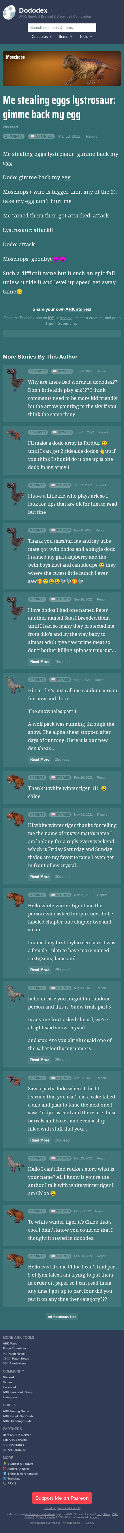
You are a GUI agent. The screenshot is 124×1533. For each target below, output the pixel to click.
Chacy (90, 1522)
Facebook (10, 1387)
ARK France (15, 1444)
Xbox (106, 1514)
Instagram (10, 1397)
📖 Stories (41, 136)
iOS (51, 318)
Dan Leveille (47, 1517)
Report (91, 136)
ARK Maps (10, 1343)
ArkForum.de (17, 1449)
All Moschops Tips (62, 1316)
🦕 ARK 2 (9, 1483)
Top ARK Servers (15, 1439)
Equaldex (73, 1522)
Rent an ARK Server (17, 1434)
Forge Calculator (14, 1348)
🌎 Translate (11, 1478)
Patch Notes (16, 1353)
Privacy (94, 1517)
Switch (29, 1517)
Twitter (7, 1382)
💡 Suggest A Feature (18, 1463)
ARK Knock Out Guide (18, 1416)
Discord (8, 1377)
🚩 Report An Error (16, 1468)
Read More (39, 662)
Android (66, 318)
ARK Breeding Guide (17, 1421)
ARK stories (77, 309)
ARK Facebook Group (18, 1392)
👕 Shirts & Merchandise (20, 1473)
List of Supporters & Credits (62, 1508)
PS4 (115, 1514)
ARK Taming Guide (16, 1411)
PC (99, 1514)
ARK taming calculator (40, 1514)
